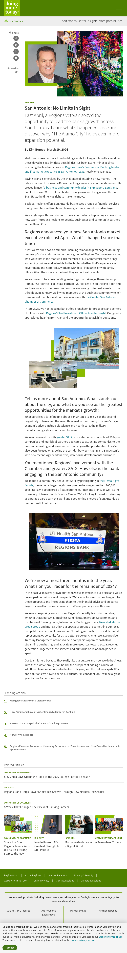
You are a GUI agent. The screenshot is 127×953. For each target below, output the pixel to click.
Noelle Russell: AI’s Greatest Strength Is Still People (46, 846)
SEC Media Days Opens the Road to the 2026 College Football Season (47, 777)
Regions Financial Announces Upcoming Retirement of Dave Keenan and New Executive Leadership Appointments (65, 747)
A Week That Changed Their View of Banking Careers (39, 723)
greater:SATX (64, 437)
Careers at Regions (91, 880)
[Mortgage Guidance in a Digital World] (79, 824)
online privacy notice (83, 940)
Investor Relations (58, 875)
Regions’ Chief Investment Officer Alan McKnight (76, 313)
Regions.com (11, 875)
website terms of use (111, 936)
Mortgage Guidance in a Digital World (30, 700)
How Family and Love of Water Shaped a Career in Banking (42, 712)
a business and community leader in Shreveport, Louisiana (80, 187)
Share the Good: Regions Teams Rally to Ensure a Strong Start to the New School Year (17, 848)
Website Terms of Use (15, 880)
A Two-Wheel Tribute (21, 734)
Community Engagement (17, 772)
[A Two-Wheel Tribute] (109, 824)
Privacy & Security (84, 875)
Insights (29, 102)
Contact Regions (65, 880)
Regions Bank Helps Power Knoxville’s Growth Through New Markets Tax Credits (54, 792)
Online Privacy (42, 880)
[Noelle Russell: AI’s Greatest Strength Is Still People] (48, 824)
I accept (9, 947)
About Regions (33, 875)
